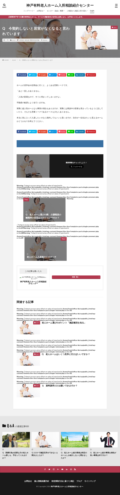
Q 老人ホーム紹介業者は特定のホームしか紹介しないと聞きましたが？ (74, 455)
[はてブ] (52, 75)
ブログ (79, 481)
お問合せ (40, 11)
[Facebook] (22, 75)
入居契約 (21, 40)
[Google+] (42, 75)
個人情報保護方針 (41, 481)
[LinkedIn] (80, 75)
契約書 (27, 40)
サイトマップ (90, 481)
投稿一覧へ (75, 277)
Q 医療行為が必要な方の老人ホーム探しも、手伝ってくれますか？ (15, 455)
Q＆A (92, 11)
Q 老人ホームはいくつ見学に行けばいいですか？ (66, 354)
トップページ (28, 11)
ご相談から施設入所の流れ (76, 11)
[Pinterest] (91, 75)
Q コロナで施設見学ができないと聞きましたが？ (45, 454)
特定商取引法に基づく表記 (63, 481)
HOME (6, 60)
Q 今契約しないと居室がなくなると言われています (36, 60)
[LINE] (70, 75)
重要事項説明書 (34, 40)
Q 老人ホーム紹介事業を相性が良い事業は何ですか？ (103, 454)
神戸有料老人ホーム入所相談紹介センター (60, 5)
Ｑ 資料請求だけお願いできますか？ (59, 385)
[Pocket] (61, 75)
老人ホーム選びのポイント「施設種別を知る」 (64, 322)
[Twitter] (32, 75)
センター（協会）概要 (55, 11)
